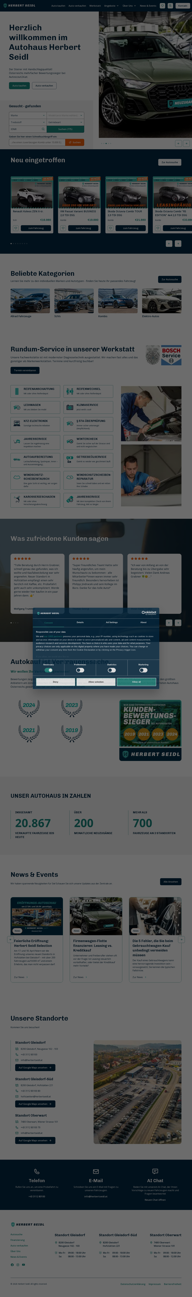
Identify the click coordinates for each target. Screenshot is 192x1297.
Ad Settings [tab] (112, 622)
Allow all (136, 682)
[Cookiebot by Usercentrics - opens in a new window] (144, 613)
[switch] (80, 670)
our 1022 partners (53, 636)
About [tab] (143, 622)
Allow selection (96, 682)
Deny (55, 682)
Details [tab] (80, 622)
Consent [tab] (48, 623)
